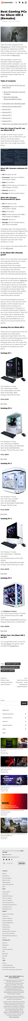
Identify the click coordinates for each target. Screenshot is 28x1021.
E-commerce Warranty (8, 933)
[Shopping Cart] (19, 2)
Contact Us (5, 916)
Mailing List (5, 945)
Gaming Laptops (6, 878)
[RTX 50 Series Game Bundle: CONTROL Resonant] (14, 743)
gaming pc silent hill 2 (13, 663)
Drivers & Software (7, 920)
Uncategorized (4, 21)
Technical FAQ (6, 927)
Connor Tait (12, 21)
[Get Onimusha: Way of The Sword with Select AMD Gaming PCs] (14, 761)
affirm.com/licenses (14, 1017)
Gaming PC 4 (7, 118)
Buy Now (4, 404)
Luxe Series (5, 893)
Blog (3, 958)
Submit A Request (7, 918)
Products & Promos (14, 714)
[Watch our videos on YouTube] (6, 859)
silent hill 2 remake (7, 670)
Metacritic (23, 280)
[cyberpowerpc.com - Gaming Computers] (7, 2)
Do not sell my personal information (12, 969)
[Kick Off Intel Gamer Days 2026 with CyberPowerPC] (14, 780)
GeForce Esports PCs (8, 902)
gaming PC (14, 66)
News (14, 729)
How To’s (14, 721)
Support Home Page (7, 914)
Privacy (4, 963)
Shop (4, 733)
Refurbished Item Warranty (9, 935)
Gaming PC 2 (6, 112)
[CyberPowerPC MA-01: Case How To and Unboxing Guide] (14, 801)
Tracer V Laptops (6, 898)
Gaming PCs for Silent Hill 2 (11, 106)
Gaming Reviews (14, 718)
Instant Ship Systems (8, 884)
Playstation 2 (5, 47)
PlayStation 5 (14, 646)
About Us (4, 942)
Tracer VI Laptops (7, 900)
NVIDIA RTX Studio (7, 896)
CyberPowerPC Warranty (9, 931)
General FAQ (5, 929)
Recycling (5, 953)
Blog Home (6, 710)
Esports (4, 873)
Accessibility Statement (8, 967)
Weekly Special (6, 882)
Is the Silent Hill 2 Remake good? (13, 103)
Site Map (4, 956)
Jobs (3, 951)
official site (9, 248)
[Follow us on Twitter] (9, 859)
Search (3, 700)
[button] (16, 2)
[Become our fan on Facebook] (3, 859)
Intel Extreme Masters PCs (9, 904)
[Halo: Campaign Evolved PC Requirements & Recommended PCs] (14, 825)
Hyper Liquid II (6, 891)
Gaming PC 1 (6, 109)
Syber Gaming (6, 880)
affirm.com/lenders (14, 1010)
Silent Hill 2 (16, 55)
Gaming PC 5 (6, 121)
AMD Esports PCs (7, 909)
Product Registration (8, 922)
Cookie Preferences (7, 965)
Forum (4, 938)
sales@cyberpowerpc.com (12, 857)
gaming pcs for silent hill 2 (10, 667)
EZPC (3, 886)
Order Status (5, 924)
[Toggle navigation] (25, 2)
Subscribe (22, 863)
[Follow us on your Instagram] (11, 859)
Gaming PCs (5, 875)
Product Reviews (14, 725)
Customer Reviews (7, 949)
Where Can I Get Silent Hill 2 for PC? (14, 124)
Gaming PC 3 (6, 115)
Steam (9, 644)
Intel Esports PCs (7, 906)
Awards (4, 947)
